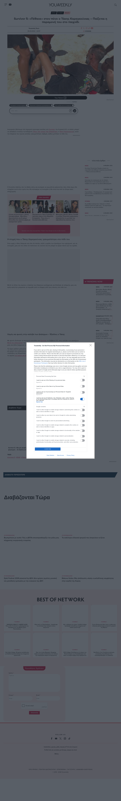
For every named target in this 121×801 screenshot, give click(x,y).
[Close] (91, 345)
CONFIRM (47, 449)
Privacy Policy (70, 455)
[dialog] (60, 400)
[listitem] (60, 376)
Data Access (60, 455)
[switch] (82, 380)
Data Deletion (50, 455)
